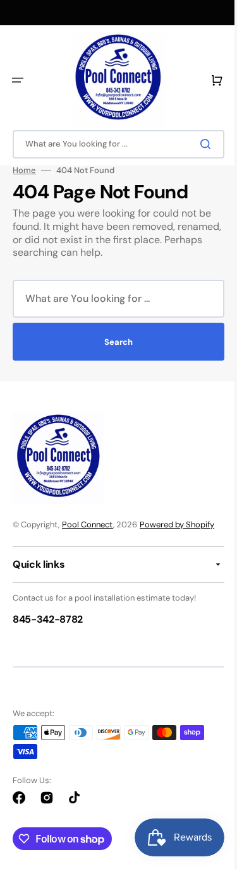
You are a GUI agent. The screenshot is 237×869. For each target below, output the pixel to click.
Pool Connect (87, 524)
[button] (18, 80)
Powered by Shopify (177, 524)
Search (114, 342)
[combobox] (114, 144)
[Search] (198, 144)
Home (24, 170)
